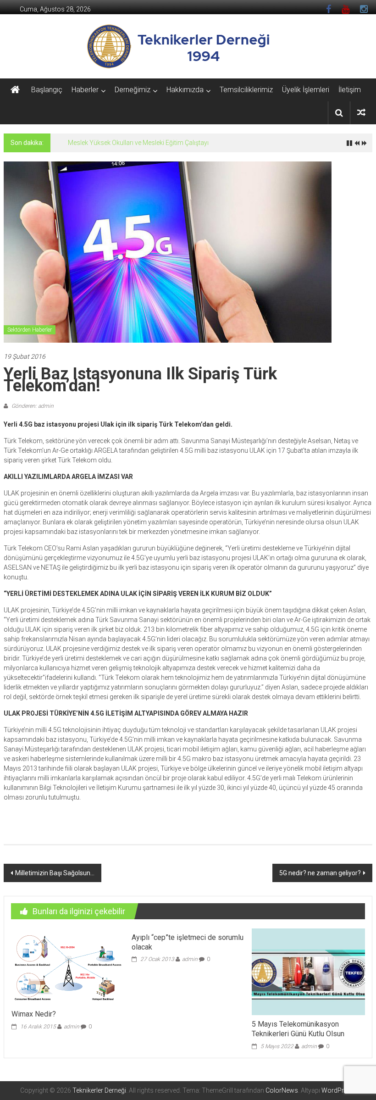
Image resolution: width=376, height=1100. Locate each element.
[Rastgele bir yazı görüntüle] (361, 112)
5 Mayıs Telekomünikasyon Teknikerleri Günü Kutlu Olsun (298, 1029)
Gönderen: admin (32, 406)
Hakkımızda (185, 89)
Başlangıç (46, 89)
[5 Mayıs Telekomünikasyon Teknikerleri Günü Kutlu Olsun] (308, 971)
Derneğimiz (132, 89)
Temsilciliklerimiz (246, 89)
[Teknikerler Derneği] (15, 89)
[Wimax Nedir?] (68, 966)
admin (71, 1026)
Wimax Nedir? (33, 1014)
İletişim (349, 89)
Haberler (85, 89)
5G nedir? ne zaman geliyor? (320, 873)
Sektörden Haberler (29, 330)
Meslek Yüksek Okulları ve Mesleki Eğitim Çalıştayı (138, 142)
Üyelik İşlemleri (305, 89)
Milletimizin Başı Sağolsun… (54, 873)
